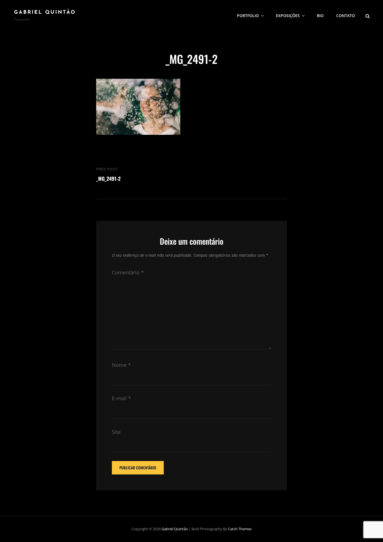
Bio (320, 15)
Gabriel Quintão (45, 12)
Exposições (288, 15)
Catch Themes (240, 528)
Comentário (128, 272)
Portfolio (248, 15)
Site (116, 431)
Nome (121, 365)
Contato (345, 15)
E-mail (121, 398)
